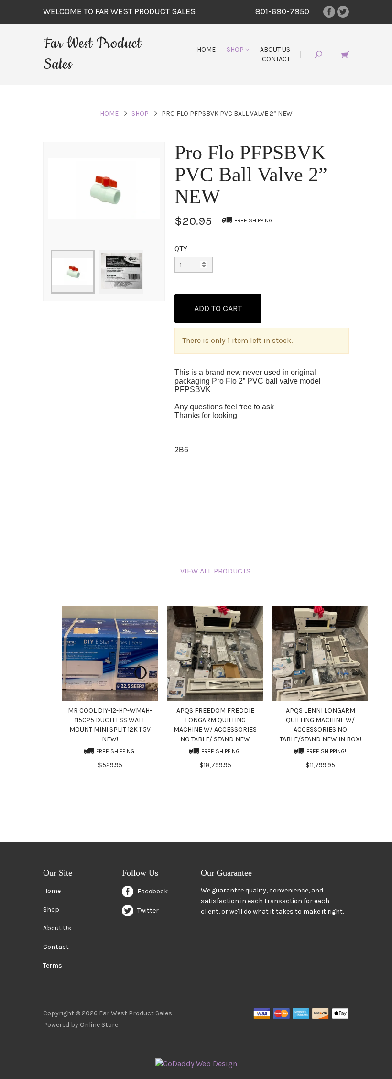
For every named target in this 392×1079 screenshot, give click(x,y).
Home (206, 49)
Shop (236, 49)
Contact (276, 59)
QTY (180, 248)
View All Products (215, 570)
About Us (275, 49)
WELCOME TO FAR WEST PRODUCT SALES (119, 11)
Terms (52, 965)
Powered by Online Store (80, 1025)
